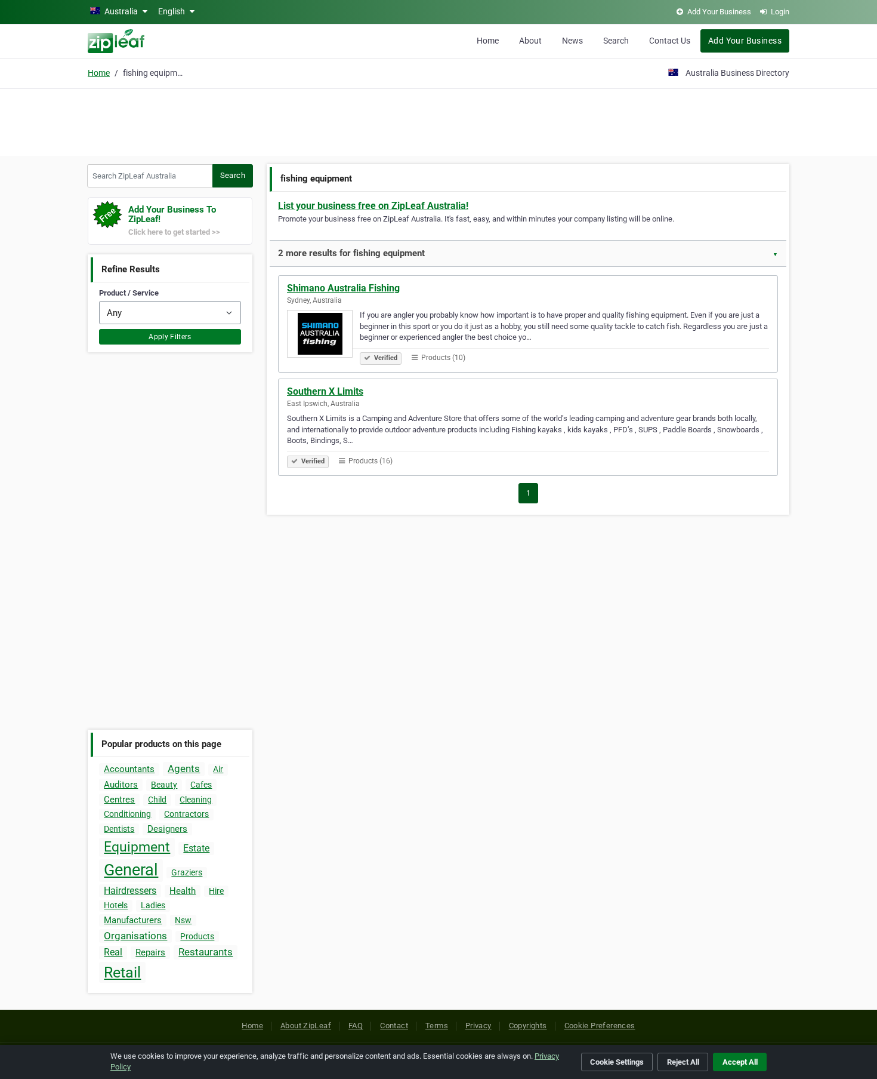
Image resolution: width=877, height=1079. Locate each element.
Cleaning (196, 799)
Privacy (478, 1025)
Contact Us (669, 40)
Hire (216, 891)
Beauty (164, 784)
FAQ (355, 1025)
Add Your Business (745, 40)
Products (197, 936)
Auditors (121, 784)
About (530, 40)
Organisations (135, 936)
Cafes (201, 784)
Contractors (186, 814)
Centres (119, 799)
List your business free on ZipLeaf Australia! (373, 205)
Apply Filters (170, 337)
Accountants (129, 769)
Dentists (119, 829)
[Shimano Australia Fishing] (323, 335)
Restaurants (205, 952)
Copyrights (528, 1025)
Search (616, 40)
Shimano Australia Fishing (343, 288)
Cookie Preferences (599, 1025)
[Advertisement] (438, 120)
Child (157, 799)
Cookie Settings (617, 1062)
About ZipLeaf (305, 1025)
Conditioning (127, 814)
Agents (184, 768)
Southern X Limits (325, 391)
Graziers (186, 872)
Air (218, 769)
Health (182, 891)
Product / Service (129, 292)
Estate (196, 848)
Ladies (153, 905)
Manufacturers (133, 920)
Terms (436, 1025)
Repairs (150, 952)
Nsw (183, 920)
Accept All (740, 1062)
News (572, 40)
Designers (167, 828)
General (131, 870)
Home (488, 40)
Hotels (116, 905)
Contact (394, 1025)
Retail (122, 972)
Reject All (683, 1062)
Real (113, 952)
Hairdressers (130, 890)
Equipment (137, 847)
